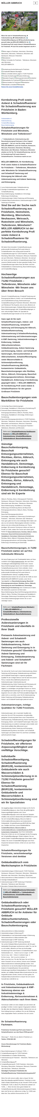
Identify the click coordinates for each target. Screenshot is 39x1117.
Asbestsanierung (6, 120)
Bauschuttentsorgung (7, 125)
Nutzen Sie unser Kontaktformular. (12, 87)
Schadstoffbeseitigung (7, 123)
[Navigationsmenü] (35, 3)
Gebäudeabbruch (6, 118)
